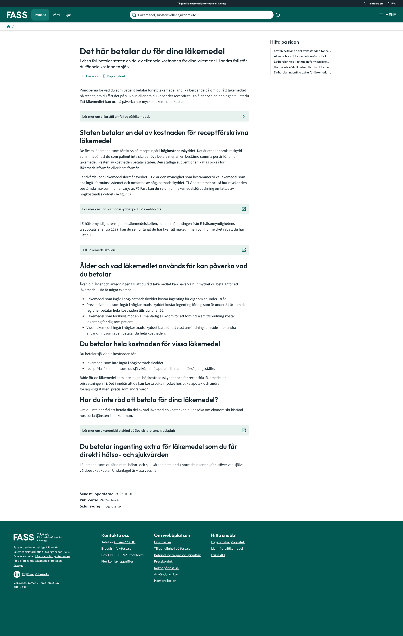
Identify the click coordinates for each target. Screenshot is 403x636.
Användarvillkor (166, 574)
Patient (40, 15)
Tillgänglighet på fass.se (172, 548)
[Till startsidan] (9, 26)
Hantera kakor (165, 580)
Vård (56, 15)
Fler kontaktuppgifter (117, 561)
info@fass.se (111, 506)
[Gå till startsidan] (17, 15)
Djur (68, 15)
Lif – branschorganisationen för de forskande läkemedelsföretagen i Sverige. (42, 560)
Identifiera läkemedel (227, 548)
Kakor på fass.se (166, 568)
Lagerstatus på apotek (228, 542)
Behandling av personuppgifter (177, 555)
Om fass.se (162, 542)
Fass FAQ (218, 555)
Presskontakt (164, 561)
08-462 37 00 (124, 542)
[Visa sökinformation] (277, 15)
